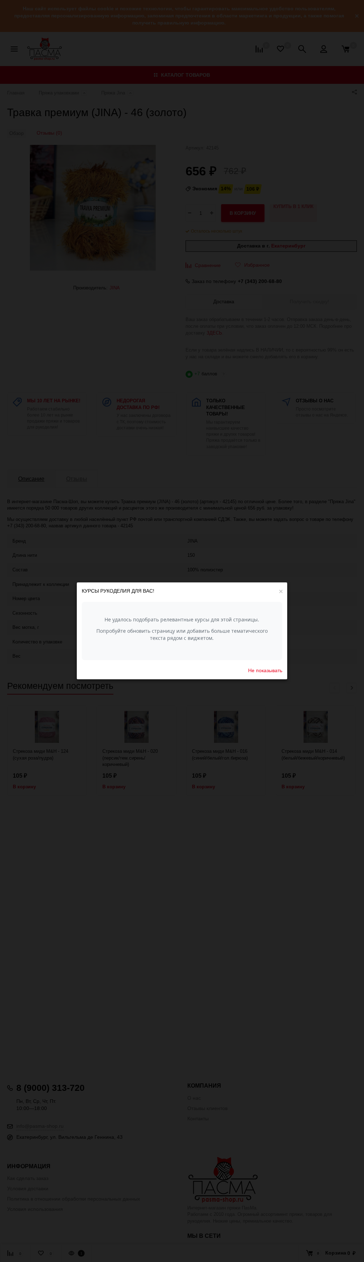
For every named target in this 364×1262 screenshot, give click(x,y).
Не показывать (265, 670)
